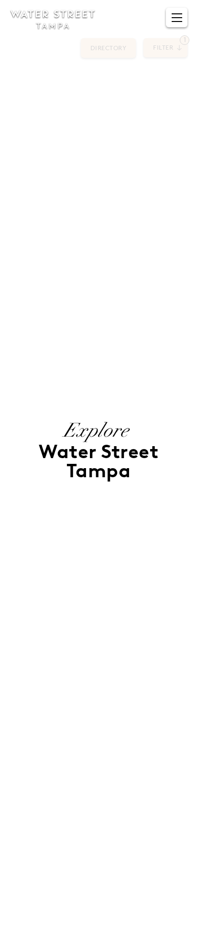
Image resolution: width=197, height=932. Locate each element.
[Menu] (177, 17)
